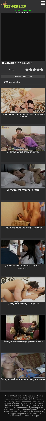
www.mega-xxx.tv (23, 12)
